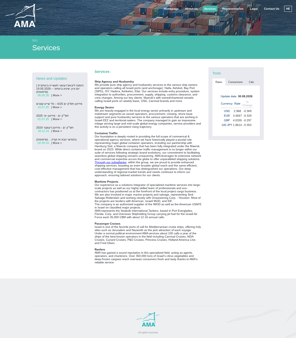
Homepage (171, 8)
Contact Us (271, 8)
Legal (254, 8)
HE (288, 8)
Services (210, 8)
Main (35, 40)
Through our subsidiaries (110, 162)
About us (191, 8)
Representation (232, 8)
